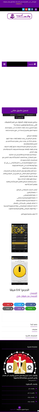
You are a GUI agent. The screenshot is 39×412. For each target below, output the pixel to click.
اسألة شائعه (12, 115)
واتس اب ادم (31, 393)
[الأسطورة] (19, 16)
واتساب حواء (31, 397)
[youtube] (26, 9)
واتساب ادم (31, 389)
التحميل (33, 293)
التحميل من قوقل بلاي (26, 296)
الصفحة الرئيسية (21, 115)
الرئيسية (31, 64)
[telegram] (29, 9)
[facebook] (32, 9)
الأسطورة (12, 409)
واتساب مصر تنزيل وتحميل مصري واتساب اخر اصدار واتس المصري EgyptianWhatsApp (19, 376)
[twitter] (23, 9)
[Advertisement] (19, 40)
